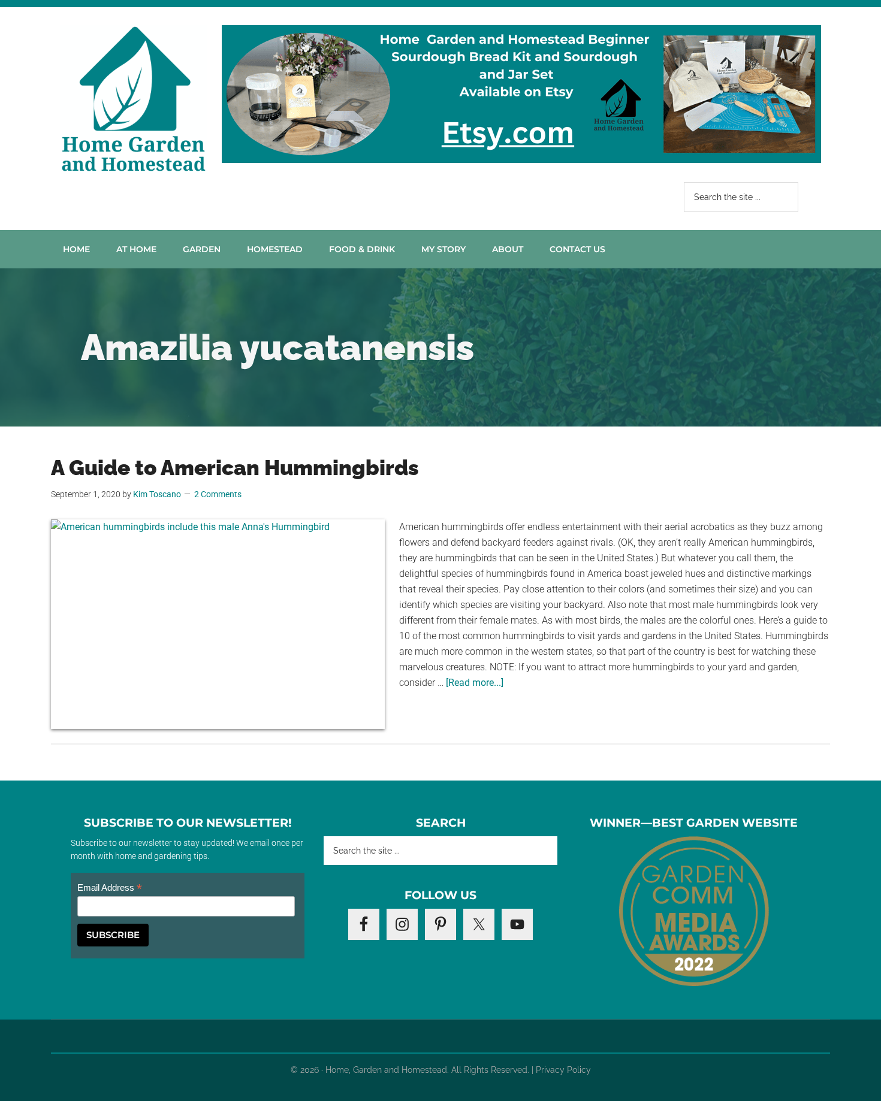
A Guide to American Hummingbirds (235, 467)
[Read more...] (474, 682)
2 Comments (218, 494)
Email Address (109, 888)
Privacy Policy (563, 1070)
